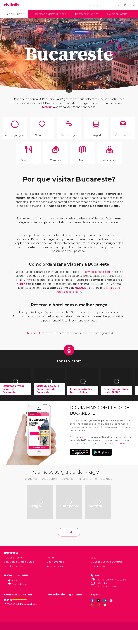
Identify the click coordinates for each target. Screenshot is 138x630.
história (47, 107)
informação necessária (96, 271)
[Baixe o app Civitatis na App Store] (80, 452)
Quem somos (98, 566)
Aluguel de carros (57, 566)
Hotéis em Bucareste (37, 333)
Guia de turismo (14, 14)
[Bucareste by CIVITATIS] (12, 5)
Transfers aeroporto (86, 14)
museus (80, 287)
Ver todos (69, 532)
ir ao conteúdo (69, 89)
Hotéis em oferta (117, 14)
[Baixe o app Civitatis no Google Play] (102, 452)
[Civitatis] (9, 625)
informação (78, 437)
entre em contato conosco (112, 443)
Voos (93, 557)
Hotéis (50, 557)
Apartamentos (55, 562)
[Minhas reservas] (118, 5)
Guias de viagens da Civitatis (106, 562)
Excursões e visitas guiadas (49, 14)
